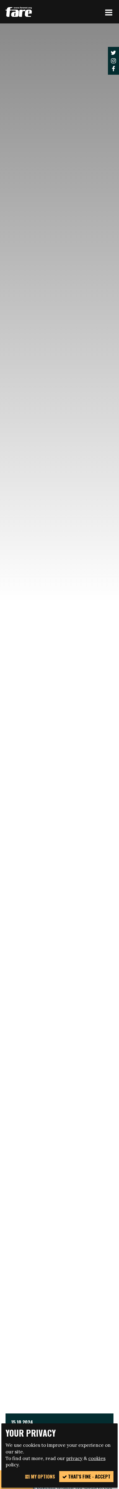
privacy (74, 1458)
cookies (96, 1458)
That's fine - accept (88, 1476)
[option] (59, 746)
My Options (42, 1476)
